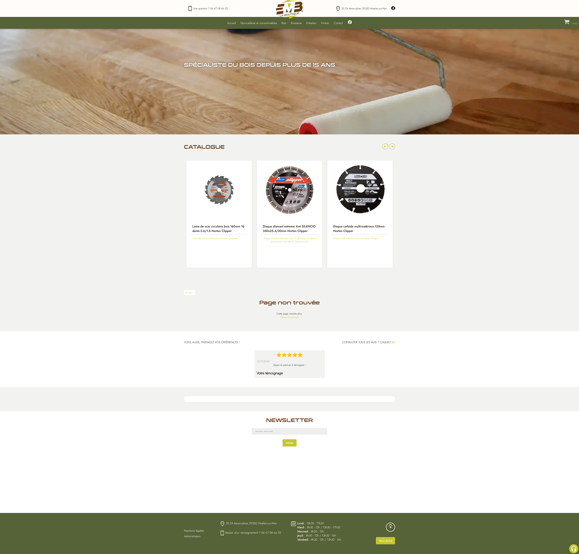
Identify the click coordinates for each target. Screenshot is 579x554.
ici (393, 342)
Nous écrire (385, 541)
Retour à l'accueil (290, 317)
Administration (192, 536)
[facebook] (393, 8)
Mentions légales (194, 531)
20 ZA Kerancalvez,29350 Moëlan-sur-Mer (251, 523)
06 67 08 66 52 (219, 8)
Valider (290, 443)
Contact (338, 23)
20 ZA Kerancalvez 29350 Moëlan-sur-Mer (364, 8)
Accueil (231, 23)
